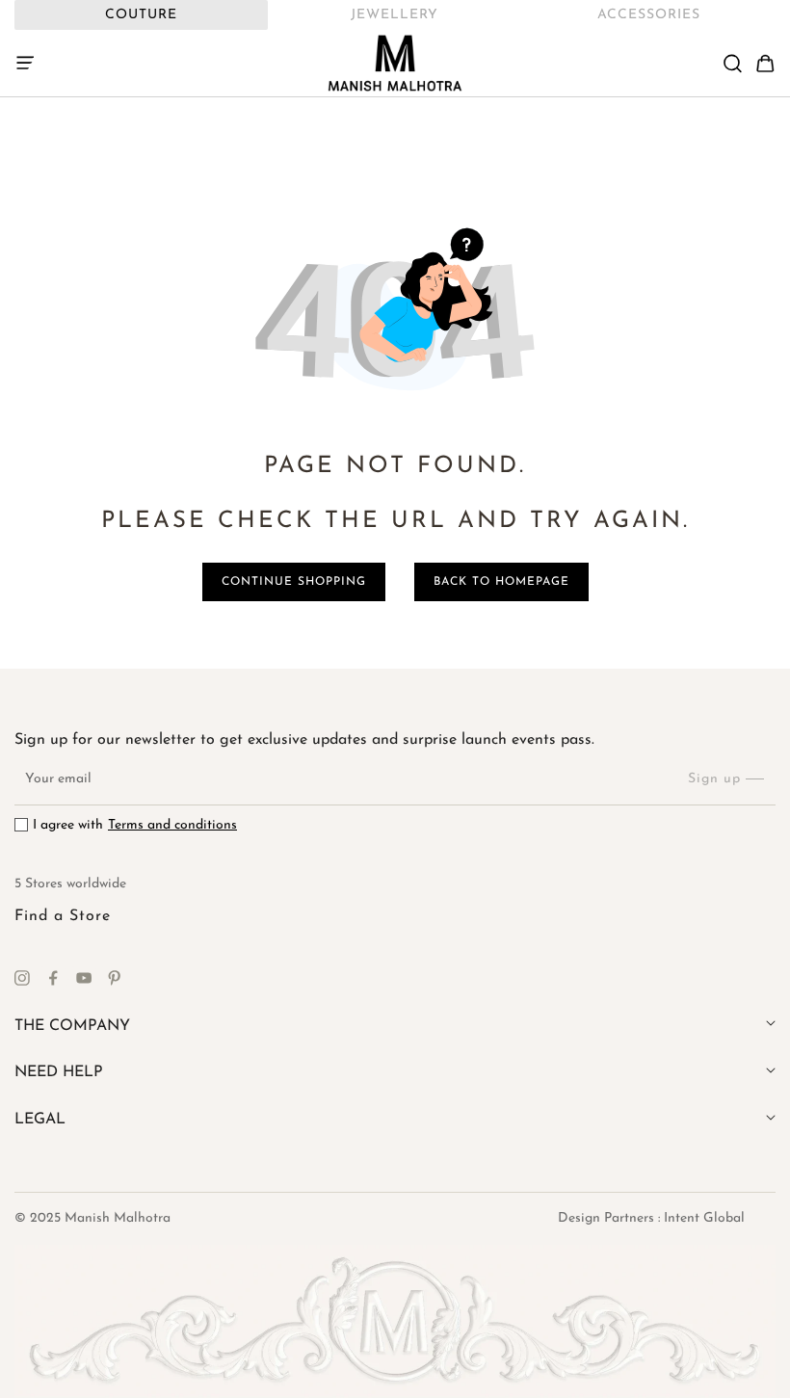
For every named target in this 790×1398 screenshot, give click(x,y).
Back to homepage (501, 582)
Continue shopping (294, 582)
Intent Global (704, 1218)
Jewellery (394, 15)
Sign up (714, 779)
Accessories (648, 15)
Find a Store (62, 916)
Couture (141, 15)
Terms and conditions (172, 825)
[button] (30, 63)
